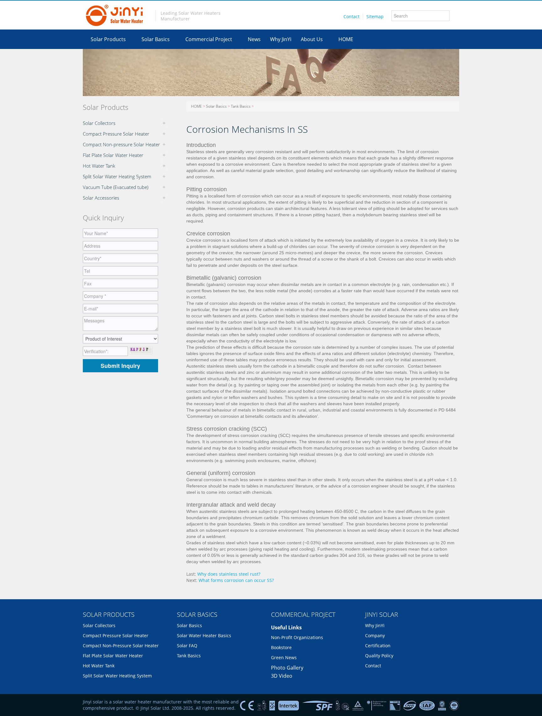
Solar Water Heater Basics (204, 635)
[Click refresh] (140, 350)
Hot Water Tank (99, 166)
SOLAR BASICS (197, 614)
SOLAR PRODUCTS (109, 614)
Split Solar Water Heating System (117, 176)
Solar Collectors (99, 123)
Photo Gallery (287, 667)
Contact (351, 16)
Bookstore (281, 647)
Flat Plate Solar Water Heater (113, 155)
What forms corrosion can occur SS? (236, 580)
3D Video (281, 675)
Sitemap (375, 16)
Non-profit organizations (297, 637)
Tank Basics (241, 106)
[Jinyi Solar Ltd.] (114, 15)
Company (375, 635)
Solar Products (108, 39)
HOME (345, 39)
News (254, 39)
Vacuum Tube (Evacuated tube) (115, 187)
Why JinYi (280, 39)
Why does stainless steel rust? (228, 574)
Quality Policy (379, 656)
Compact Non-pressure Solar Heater (121, 144)
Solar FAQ (187, 646)
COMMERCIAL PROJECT (303, 614)
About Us (312, 39)
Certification (378, 646)
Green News (284, 657)
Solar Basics (155, 39)
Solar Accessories (101, 198)
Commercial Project (208, 39)
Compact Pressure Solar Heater (116, 134)
